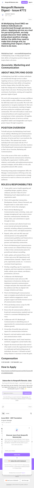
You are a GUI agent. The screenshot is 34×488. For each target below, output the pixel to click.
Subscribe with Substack (18, 461)
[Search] (31, 413)
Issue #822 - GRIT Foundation (11, 418)
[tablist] (5, 413)
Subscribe (24, 2)
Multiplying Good (7, 53)
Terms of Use (26, 464)
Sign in (30, 2)
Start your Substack (12, 480)
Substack (8, 484)
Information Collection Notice (22, 466)
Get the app (25, 480)
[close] (29, 428)
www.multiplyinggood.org (23, 53)
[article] (17, 421)
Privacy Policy (18, 468)
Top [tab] (3, 413)
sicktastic (8, 422)
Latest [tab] (7, 413)
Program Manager (6, 420)
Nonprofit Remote (10, 14)
